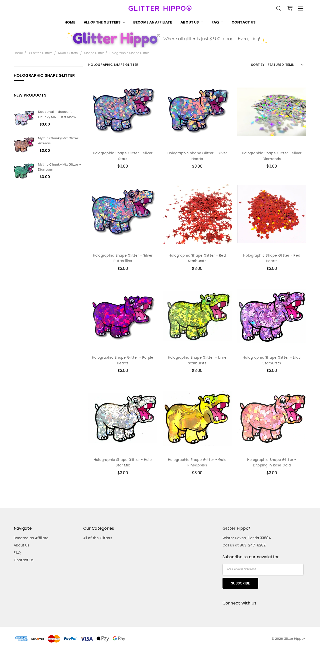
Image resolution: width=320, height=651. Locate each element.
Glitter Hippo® (236, 528)
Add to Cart (122, 124)
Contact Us (244, 22)
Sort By (257, 64)
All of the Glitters (102, 22)
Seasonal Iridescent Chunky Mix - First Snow (57, 114)
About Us (190, 22)
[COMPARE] (148, 94)
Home (69, 22)
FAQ (216, 22)
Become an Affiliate (152, 22)
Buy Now (122, 135)
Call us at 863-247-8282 (244, 545)
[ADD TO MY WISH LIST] (148, 102)
